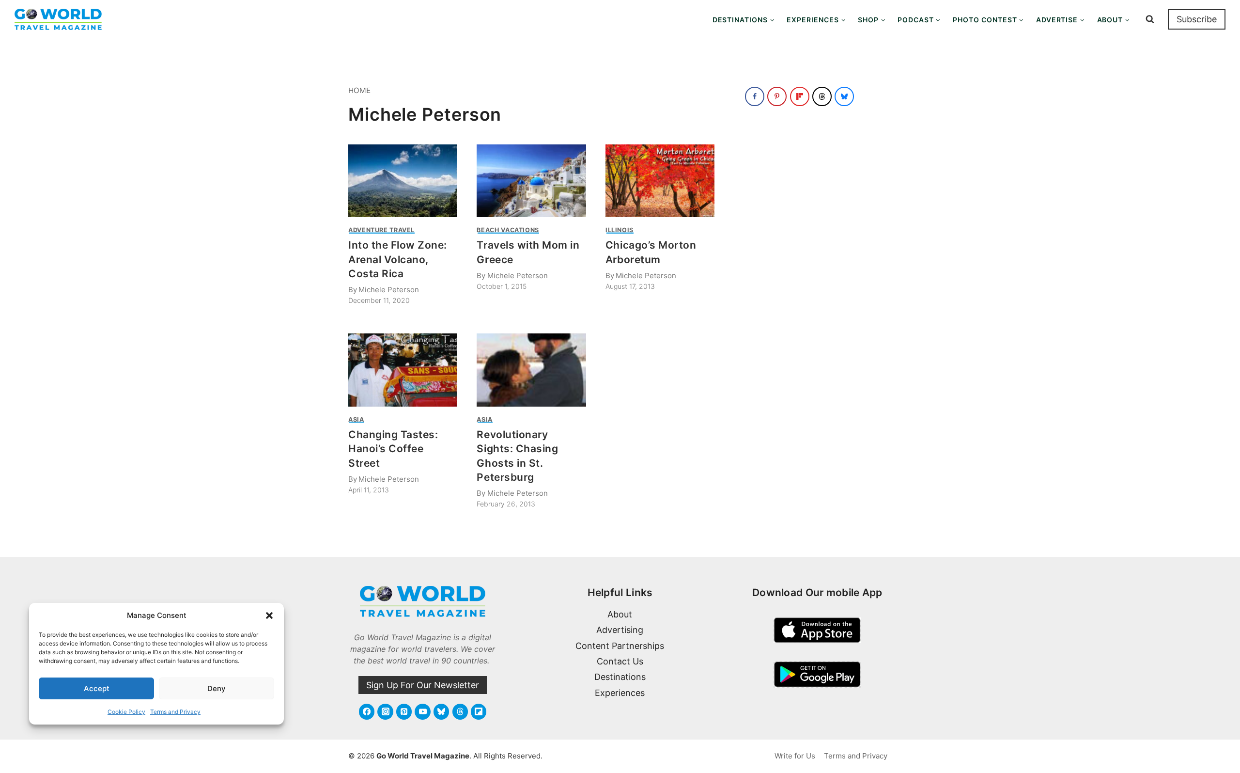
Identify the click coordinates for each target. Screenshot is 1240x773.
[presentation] (402, 180)
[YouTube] (422, 711)
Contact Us (620, 661)
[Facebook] (366, 711)
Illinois (619, 230)
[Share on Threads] (822, 96)
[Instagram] (385, 711)
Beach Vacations (508, 230)
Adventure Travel (381, 230)
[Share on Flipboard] (799, 96)
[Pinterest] (404, 711)
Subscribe (1197, 19)
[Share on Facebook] (754, 96)
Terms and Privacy (175, 711)
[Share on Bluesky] (844, 96)
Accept (96, 688)
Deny (216, 688)
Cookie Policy (126, 711)
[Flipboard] (478, 711)
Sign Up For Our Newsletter (422, 685)
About (619, 614)
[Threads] (460, 711)
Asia (356, 419)
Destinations (620, 677)
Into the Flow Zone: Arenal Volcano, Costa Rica (397, 259)
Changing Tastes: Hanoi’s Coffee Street (393, 448)
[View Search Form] (1150, 19)
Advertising (619, 630)
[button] (269, 615)
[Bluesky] (441, 711)
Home (359, 90)
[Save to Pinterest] (777, 96)
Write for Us (795, 755)
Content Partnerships (619, 646)
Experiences (620, 693)
